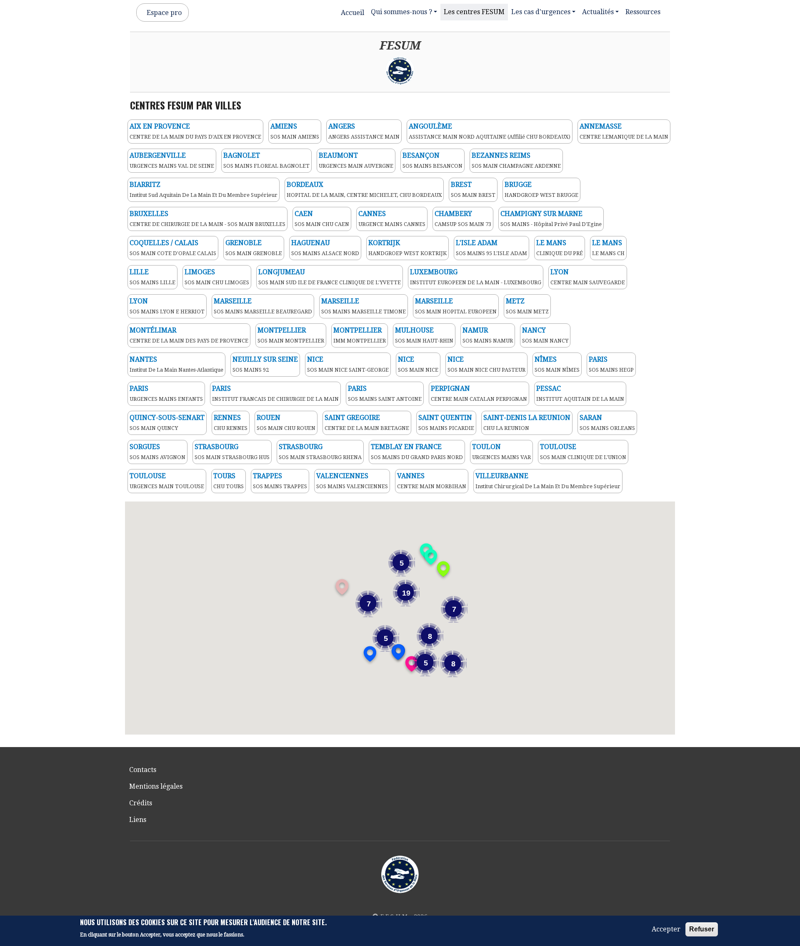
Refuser (701, 929)
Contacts (142, 770)
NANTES (143, 359)
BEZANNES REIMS (501, 155)
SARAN (591, 418)
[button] (411, 664)
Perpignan (450, 388)
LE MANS (607, 243)
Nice (406, 359)
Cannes (372, 214)
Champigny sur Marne (541, 214)
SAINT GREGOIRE (352, 418)
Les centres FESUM (474, 12)
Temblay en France (406, 447)
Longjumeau (281, 272)
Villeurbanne (501, 476)
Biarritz (145, 185)
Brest (461, 185)
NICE (315, 359)
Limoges (200, 272)
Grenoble (243, 243)
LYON (559, 272)
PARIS (357, 388)
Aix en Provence (160, 126)
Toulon (486, 447)
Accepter (666, 929)
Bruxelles (149, 214)
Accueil (352, 13)
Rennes (227, 418)
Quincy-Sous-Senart (167, 418)
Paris (598, 359)
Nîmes (546, 359)
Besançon (421, 155)
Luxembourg (434, 272)
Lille (139, 272)
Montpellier (282, 330)
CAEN (304, 214)
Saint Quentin (445, 418)
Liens (137, 820)
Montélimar (153, 330)
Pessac (548, 388)
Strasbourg (216, 447)
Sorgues (145, 447)
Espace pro (164, 13)
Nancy (534, 330)
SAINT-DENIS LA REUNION (526, 418)
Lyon (139, 301)
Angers (341, 126)
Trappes (267, 476)
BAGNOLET (241, 155)
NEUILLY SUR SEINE (265, 359)
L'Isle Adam (477, 243)
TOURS (224, 476)
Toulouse (558, 447)
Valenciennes (342, 476)
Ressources (642, 12)
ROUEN (268, 418)
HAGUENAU (310, 243)
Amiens (283, 126)
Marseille (233, 301)
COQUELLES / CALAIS (164, 243)
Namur (475, 330)
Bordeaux (305, 185)
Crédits (140, 803)
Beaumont (338, 155)
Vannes (411, 476)
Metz (515, 301)
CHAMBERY (453, 214)
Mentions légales (155, 786)
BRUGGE (518, 185)
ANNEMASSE (601, 126)
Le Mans (551, 243)
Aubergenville (158, 155)
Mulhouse (414, 330)
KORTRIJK (384, 243)
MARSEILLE (434, 301)
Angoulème (430, 126)
